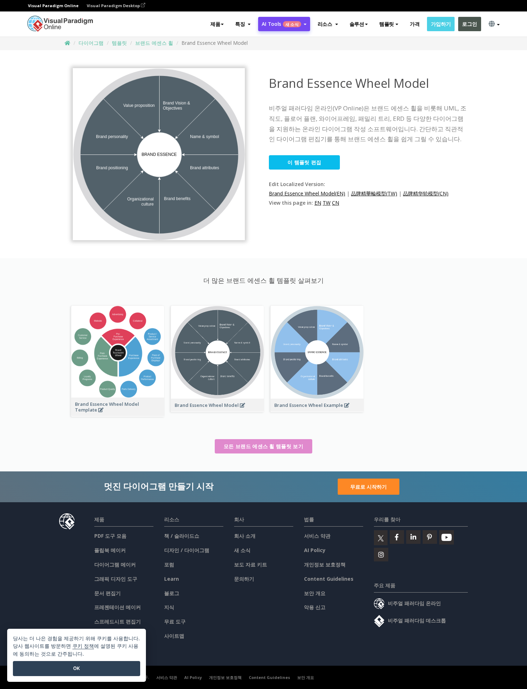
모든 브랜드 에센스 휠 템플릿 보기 (263, 446)
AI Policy (315, 550)
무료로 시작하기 (368, 486)
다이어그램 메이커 (115, 564)
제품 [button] (215, 23)
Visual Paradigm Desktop (114, 5)
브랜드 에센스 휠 (154, 42)
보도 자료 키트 (250, 564)
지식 (169, 607)
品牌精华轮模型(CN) (425, 193)
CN (335, 202)
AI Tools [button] (280, 23)
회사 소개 (245, 535)
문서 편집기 (107, 593)
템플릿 (119, 42)
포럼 (169, 564)
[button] (243, 24)
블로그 (171, 593)
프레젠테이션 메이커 (117, 607)
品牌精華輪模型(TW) (374, 193)
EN (317, 202)
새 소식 (242, 550)
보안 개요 (315, 593)
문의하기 (244, 578)
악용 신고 (315, 607)
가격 (414, 23)
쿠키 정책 (83, 646)
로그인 (469, 23)
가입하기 (441, 23)
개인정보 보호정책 (325, 564)
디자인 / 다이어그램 (186, 550)
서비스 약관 (317, 535)
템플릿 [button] (386, 23)
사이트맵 (174, 635)
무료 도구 (175, 621)
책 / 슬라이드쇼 (181, 535)
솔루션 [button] (357, 23)
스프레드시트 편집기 (117, 621)
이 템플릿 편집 (304, 162)
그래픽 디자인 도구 (115, 578)
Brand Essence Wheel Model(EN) (307, 193)
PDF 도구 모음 (110, 535)
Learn (171, 578)
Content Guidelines (328, 578)
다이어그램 (91, 42)
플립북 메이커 (110, 550)
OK (76, 668)
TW (327, 202)
